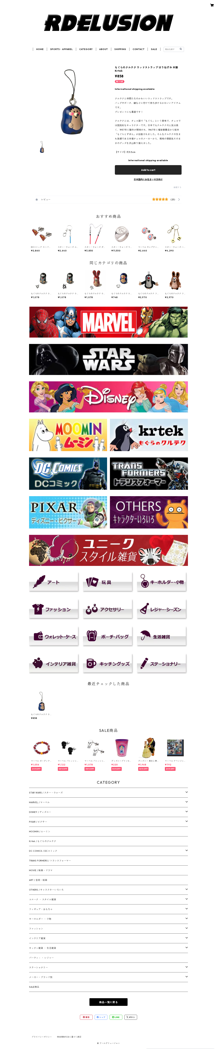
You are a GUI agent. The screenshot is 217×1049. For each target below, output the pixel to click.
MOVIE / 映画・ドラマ (41, 870)
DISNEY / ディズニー (40, 812)
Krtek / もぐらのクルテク (42, 841)
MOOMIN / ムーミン (39, 831)
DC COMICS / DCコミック (43, 850)
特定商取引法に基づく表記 (69, 1037)
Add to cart (148, 169)
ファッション (36, 928)
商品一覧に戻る (108, 1002)
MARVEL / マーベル (39, 802)
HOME (40, 49)
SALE (154, 49)
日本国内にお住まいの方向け (148, 179)
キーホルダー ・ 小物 (40, 918)
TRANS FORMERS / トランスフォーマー (50, 860)
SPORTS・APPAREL (61, 49)
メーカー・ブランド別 (41, 977)
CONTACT (139, 49)
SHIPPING (120, 49)
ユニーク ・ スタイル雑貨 (42, 899)
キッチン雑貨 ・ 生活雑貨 (42, 948)
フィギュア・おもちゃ (41, 909)
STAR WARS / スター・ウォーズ (46, 792)
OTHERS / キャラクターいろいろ (46, 889)
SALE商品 (34, 986)
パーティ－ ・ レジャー (41, 957)
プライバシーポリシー (42, 1037)
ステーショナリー (38, 967)
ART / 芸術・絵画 (38, 880)
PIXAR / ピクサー (38, 821)
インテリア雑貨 (37, 938)
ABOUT (103, 49)
